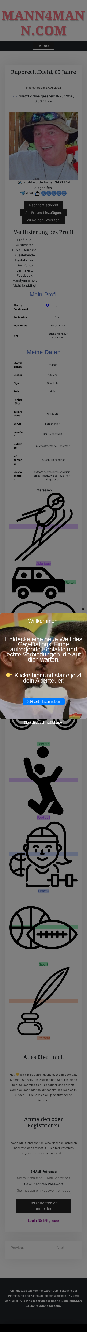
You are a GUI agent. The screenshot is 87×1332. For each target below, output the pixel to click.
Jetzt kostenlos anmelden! (43, 701)
